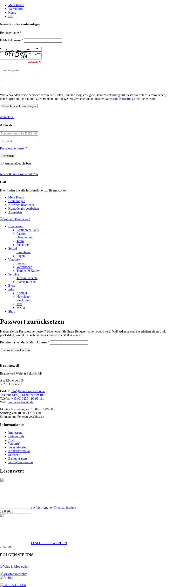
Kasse (12, 12)
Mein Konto (16, 5)
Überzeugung (25, 237)
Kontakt (21, 293)
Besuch (21, 263)
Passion (21, 233)
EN (10, 16)
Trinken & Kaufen (28, 270)
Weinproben (24, 267)
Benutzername (10, 32)
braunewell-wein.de (20, 402)
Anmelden (7, 117)
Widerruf (14, 443)
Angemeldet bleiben (18, 163)
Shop (11, 311)
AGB (11, 440)
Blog (11, 285)
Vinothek (14, 259)
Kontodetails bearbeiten (23, 208)
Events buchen (26, 282)
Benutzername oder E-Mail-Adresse (24, 342)
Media (20, 307)
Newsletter (23, 296)
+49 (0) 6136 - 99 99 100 (28, 395)
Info (11, 289)
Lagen (20, 256)
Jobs (19, 304)
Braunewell (15, 226)
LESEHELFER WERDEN (49, 543)
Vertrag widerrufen (20, 462)
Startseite (14, 454)
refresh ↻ (34, 62)
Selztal (12, 248)
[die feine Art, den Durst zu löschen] (15, 507)
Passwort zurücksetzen (16, 350)
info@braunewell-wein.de (28, 391)
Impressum (15, 432)
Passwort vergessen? (13, 148)
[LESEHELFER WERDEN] (15, 543)
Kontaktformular (19, 451)
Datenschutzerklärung (119, 98)
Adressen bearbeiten (21, 205)
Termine (13, 274)
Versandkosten (17, 447)
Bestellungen (16, 201)
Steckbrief (23, 244)
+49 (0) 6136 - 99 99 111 (27, 398)
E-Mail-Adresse (11, 40)
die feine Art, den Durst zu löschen (53, 507)
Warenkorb (15, 9)
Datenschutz (16, 436)
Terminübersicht (27, 278)
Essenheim (23, 252)
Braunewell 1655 (27, 230)
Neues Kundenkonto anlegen (19, 174)
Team (20, 241)
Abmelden (15, 212)
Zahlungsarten (17, 458)
